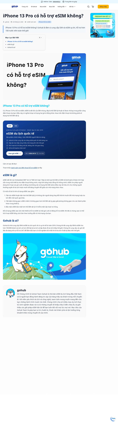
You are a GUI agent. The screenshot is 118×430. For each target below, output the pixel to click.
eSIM (9, 126)
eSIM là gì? (10, 44)
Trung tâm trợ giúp (71, 1)
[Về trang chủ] (14, 7)
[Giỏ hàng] (93, 6)
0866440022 (56, 1)
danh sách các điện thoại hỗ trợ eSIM (24, 168)
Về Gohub (34, 6)
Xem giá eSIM (13, 153)
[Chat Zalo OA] (113, 418)
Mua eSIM (43, 6)
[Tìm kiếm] (88, 6)
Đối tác (71, 6)
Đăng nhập (103, 6)
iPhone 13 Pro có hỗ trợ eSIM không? (20, 41)
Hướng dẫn (61, 6)
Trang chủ (25, 6)
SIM (16, 126)
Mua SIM (52, 6)
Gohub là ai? (11, 47)
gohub (21, 290)
